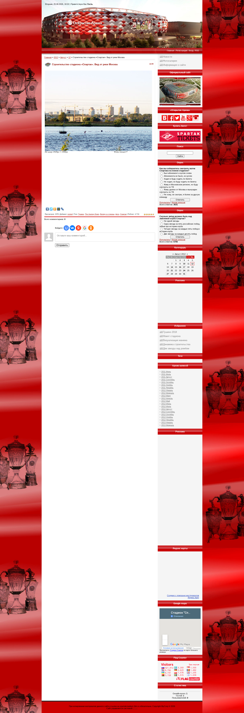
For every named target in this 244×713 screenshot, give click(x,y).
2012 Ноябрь (167, 417)
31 (184, 274)
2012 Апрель (167, 398)
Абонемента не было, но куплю (178, 176)
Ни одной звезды (171, 221)
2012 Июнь (166, 404)
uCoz (135, 708)
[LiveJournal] (62, 209)
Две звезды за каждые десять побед (180, 234)
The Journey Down (92, 214)
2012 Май (165, 401)
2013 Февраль (167, 425)
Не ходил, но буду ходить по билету (180, 182)
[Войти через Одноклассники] (91, 228)
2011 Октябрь (167, 382)
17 (184, 267)
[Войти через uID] (66, 228)
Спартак (123, 214)
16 (180, 267)
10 (184, 264)
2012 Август (166, 409)
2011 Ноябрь (167, 385)
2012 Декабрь (167, 420)
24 (184, 270)
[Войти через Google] (85, 228)
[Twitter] (51, 209)
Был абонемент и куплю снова (177, 173)
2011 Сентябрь (168, 380)
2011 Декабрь (167, 388)
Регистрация (181, 50)
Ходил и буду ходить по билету (178, 179)
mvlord (70, 214)
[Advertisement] (75, 181)
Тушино (81, 214)
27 (168, 274)
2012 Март (166, 396)
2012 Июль (166, 406)
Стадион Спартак (176, 650)
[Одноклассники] (55, 209)
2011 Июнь (166, 372)
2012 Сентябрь (168, 412)
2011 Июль (166, 374)
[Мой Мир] (59, 209)
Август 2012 (180, 254)
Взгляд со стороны (107, 214)
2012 (56, 57)
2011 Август (166, 377)
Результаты (165, 202)
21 (172, 270)
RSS (197, 50)
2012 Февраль (167, 393)
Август (63, 57)
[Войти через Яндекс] (78, 228)
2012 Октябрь (167, 414)
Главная (170, 50)
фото (117, 214)
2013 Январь (167, 422)
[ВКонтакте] (47, 209)
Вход (191, 50)
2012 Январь (167, 390)
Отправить (62, 245)
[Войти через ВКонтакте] (72, 228)
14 (172, 267)
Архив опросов (178, 202)
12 (69, 57)
